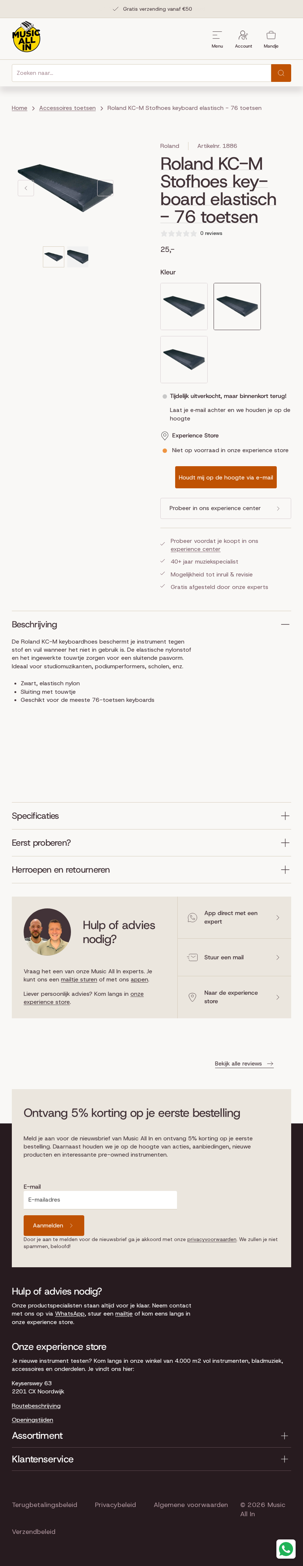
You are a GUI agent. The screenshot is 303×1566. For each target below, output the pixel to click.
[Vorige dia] (26, 188)
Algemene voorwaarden (191, 1504)
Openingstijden (32, 1420)
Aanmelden (48, 1225)
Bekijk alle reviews (238, 1063)
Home (19, 108)
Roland (169, 146)
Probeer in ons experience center (215, 508)
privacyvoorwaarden (211, 1239)
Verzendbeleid (33, 1531)
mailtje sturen (79, 979)
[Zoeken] (281, 73)
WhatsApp (70, 1313)
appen (139, 979)
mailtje (124, 1313)
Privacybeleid (115, 1504)
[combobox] (141, 73)
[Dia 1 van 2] (53, 256)
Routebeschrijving (36, 1406)
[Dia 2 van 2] (77, 256)
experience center (196, 549)
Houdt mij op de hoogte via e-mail (226, 477)
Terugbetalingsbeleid (44, 1504)
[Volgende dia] (105, 188)
